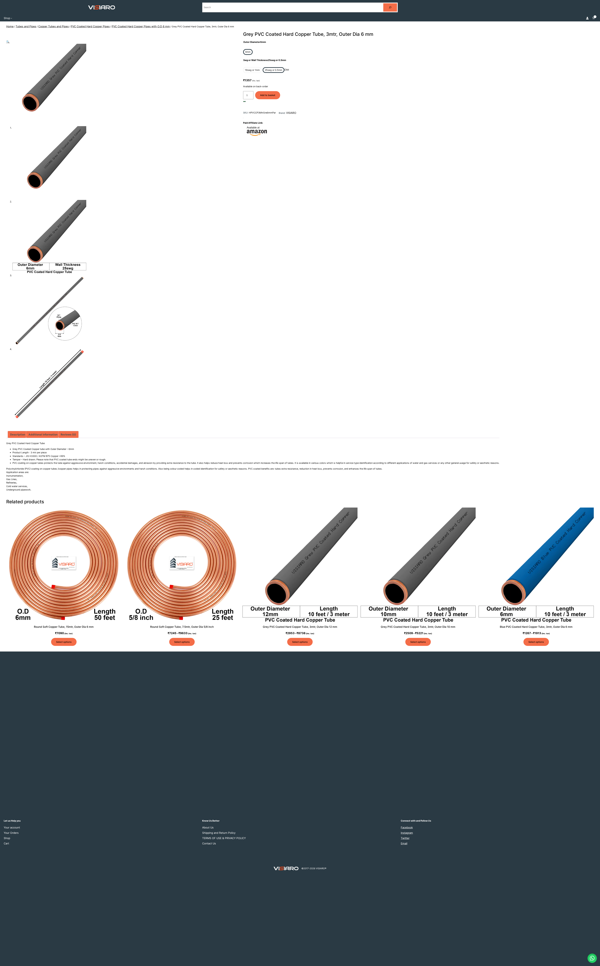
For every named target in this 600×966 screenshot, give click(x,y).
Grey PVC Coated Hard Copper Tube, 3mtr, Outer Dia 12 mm (300, 626)
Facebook (407, 827)
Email (404, 843)
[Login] (587, 18)
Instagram (407, 832)
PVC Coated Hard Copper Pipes (90, 26)
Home (10, 26)
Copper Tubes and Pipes (53, 26)
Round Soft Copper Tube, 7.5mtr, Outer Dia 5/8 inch (182, 626)
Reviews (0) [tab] (68, 434)
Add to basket (267, 95)
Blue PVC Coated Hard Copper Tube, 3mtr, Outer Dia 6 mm (536, 626)
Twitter (405, 838)
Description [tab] (17, 434)
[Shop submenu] (11, 18)
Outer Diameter (254, 42)
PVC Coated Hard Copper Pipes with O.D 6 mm (141, 26)
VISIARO (291, 112)
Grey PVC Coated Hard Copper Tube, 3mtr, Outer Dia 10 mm (418, 626)
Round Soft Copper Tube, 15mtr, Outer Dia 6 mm (64, 626)
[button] (8, 41)
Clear (286, 69)
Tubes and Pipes (26, 26)
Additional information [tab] (43, 434)
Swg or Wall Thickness (264, 60)
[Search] (390, 7)
